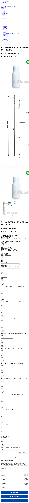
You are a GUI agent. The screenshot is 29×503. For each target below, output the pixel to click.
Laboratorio (5, 35)
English (4, 12)
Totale (2, 280)
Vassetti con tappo (7, 29)
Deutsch (5, 14)
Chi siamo (5, 40)
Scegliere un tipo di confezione (7, 262)
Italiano (2, 8)
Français (5, 15)
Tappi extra (5, 34)
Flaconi (4, 27)
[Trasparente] (2, 257)
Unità (2, 278)
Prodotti (5, 25)
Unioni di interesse (7, 42)
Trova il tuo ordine (7, 44)
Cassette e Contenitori (8, 38)
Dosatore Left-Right (5, 436)
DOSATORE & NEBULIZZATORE (11, 33)
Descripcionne (4, 277)
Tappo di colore (4, 276)
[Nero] (2, 261)
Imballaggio (5, 39)
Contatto (5, 41)
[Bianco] (2, 259)
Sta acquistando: (4, 265)
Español (5, 10)
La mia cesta (3, 6)
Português (5, 13)
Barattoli (5, 28)
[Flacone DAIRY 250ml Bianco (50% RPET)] (2, 285)
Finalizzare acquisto (10, 6)
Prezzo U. (3, 279)
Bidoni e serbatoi (6, 36)
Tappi (4, 32)
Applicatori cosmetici (7, 30)
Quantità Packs (4, 267)
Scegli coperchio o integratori (7, 274)
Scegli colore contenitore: (6, 255)
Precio (2, 272)
